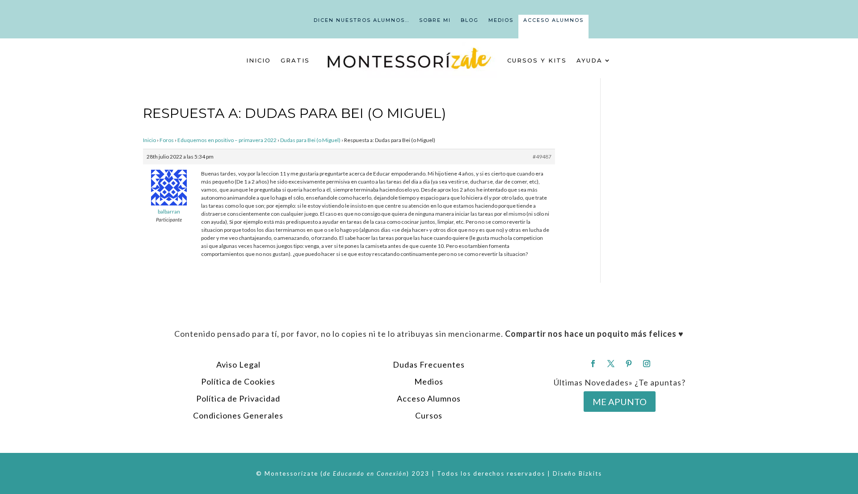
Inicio (258, 60)
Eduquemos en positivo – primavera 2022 (227, 140)
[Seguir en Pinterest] (629, 363)
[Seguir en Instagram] (646, 363)
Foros (167, 140)
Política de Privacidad (238, 398)
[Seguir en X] (611, 363)
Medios (500, 20)
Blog (470, 20)
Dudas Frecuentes (429, 364)
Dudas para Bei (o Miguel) (310, 140)
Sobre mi (435, 20)
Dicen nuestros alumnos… (361, 20)
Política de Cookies (238, 381)
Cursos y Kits (537, 60)
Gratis (295, 60)
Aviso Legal (238, 364)
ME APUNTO (620, 401)
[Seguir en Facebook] (593, 363)
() (364, 473)
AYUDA (589, 60)
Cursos (428, 415)
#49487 (542, 156)
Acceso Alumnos (553, 20)
